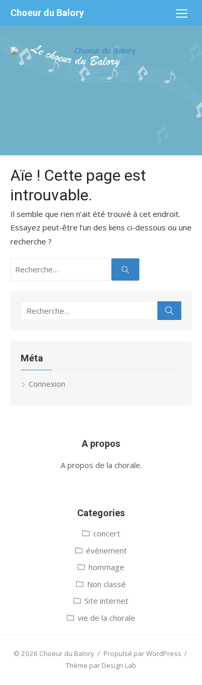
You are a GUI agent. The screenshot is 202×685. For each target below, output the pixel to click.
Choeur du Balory (47, 12)
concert (106, 533)
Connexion (46, 383)
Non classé (106, 584)
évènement (106, 550)
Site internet (106, 600)
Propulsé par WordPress (142, 653)
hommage (106, 567)
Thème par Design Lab (101, 665)
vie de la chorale (106, 618)
